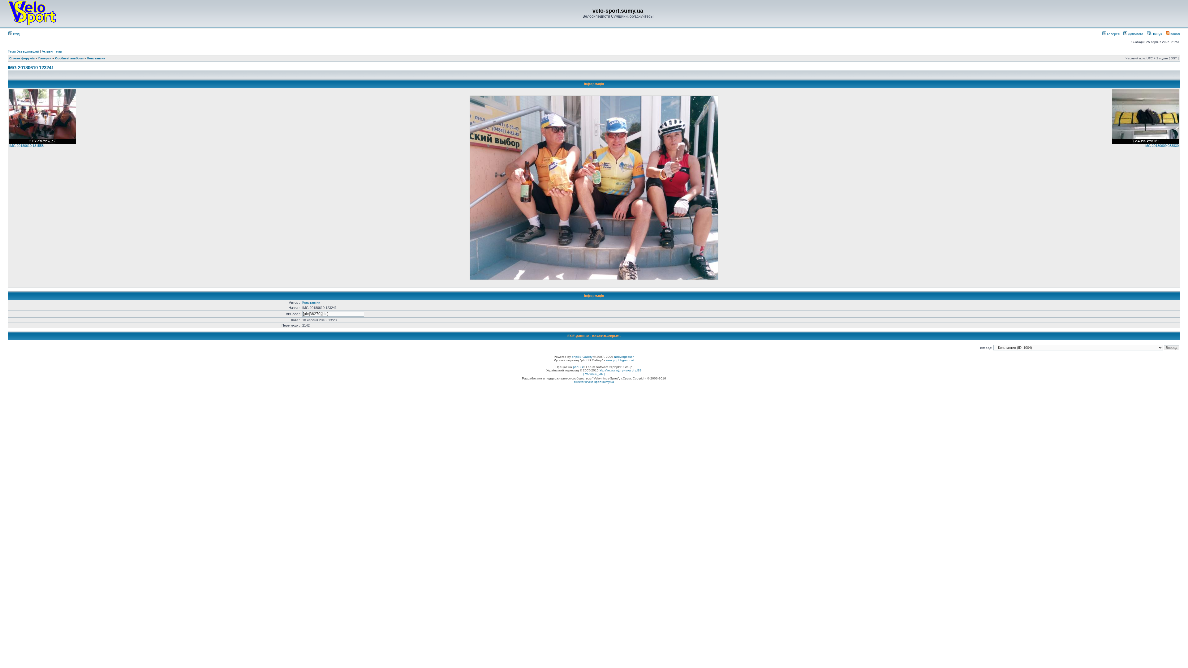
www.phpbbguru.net (620, 360)
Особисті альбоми (69, 58)
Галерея (1113, 34)
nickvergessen (624, 356)
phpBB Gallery (582, 356)
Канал (1174, 34)
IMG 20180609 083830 (1161, 146)
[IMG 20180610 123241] (594, 279)
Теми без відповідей (23, 51)
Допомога (1135, 34)
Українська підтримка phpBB (621, 370)
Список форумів (22, 58)
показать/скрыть (606, 336)
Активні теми (52, 51)
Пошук (1156, 34)
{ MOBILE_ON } (594, 373)
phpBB (578, 367)
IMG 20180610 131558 (26, 146)
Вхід (15, 34)
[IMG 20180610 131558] (42, 142)
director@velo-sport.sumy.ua (594, 381)
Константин (96, 58)
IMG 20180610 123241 (31, 67)
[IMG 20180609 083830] (1145, 142)
